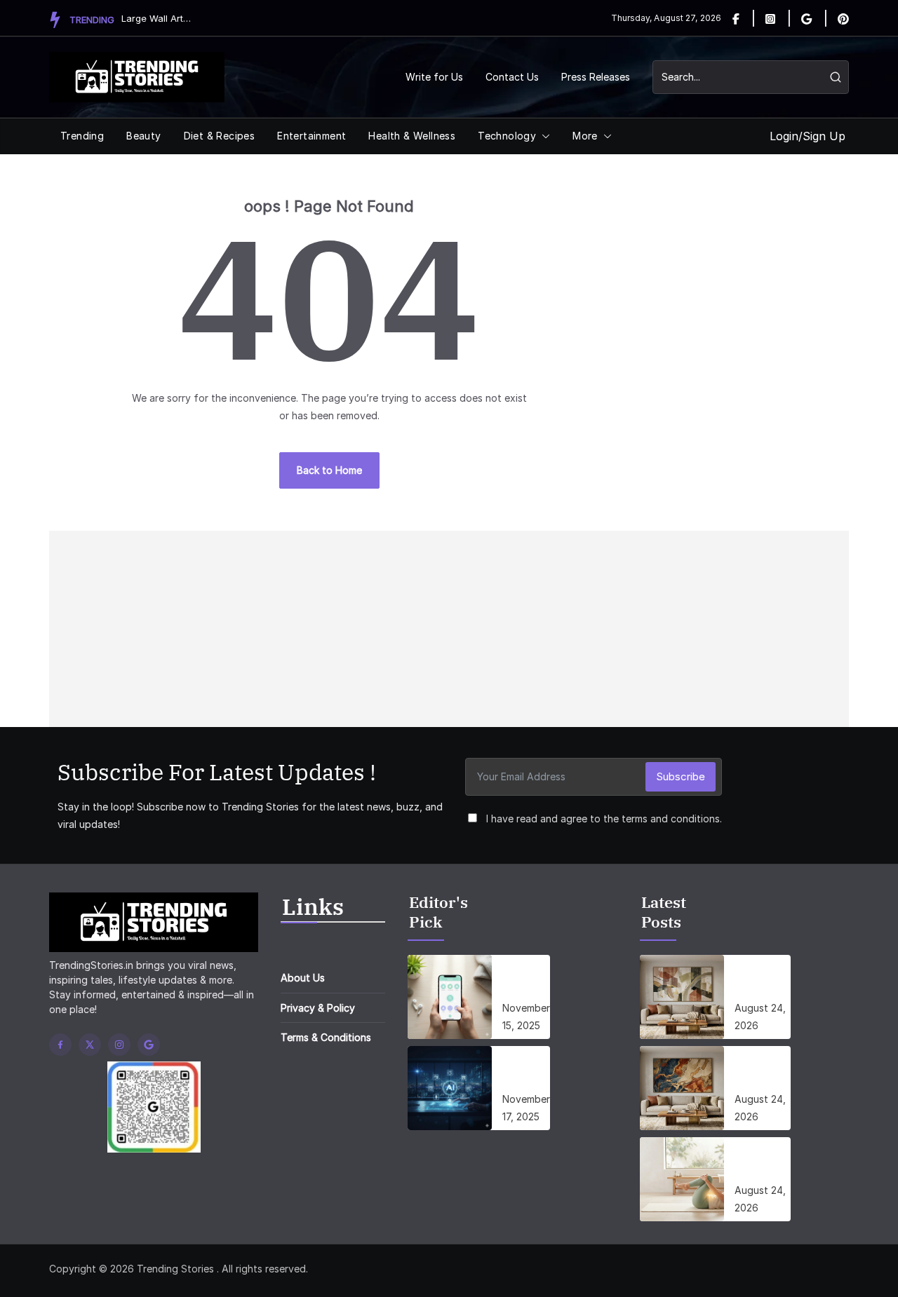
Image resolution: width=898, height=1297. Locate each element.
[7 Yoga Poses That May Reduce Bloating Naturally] (682, 1179)
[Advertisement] (449, 629)
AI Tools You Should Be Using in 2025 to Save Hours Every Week (526, 1071)
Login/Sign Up (807, 136)
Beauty (143, 136)
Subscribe (680, 776)
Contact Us (512, 77)
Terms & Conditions (326, 1037)
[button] (543, 136)
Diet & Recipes (219, 136)
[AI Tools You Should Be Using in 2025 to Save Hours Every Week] (450, 1088)
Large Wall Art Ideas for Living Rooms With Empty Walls (156, 18)
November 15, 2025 (526, 1016)
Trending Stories (175, 1269)
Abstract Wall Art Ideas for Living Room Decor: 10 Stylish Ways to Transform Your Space (763, 980)
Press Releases (595, 77)
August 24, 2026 (760, 1016)
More (585, 136)
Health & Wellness (411, 136)
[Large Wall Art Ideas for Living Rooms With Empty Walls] (682, 1088)
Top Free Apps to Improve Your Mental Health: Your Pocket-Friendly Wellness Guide (526, 980)
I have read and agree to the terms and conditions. (604, 818)
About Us (303, 978)
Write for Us (434, 77)
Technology (507, 136)
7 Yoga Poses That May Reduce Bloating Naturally (760, 1162)
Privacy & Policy (318, 1008)
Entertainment (311, 136)
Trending (82, 136)
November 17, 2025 (526, 1107)
